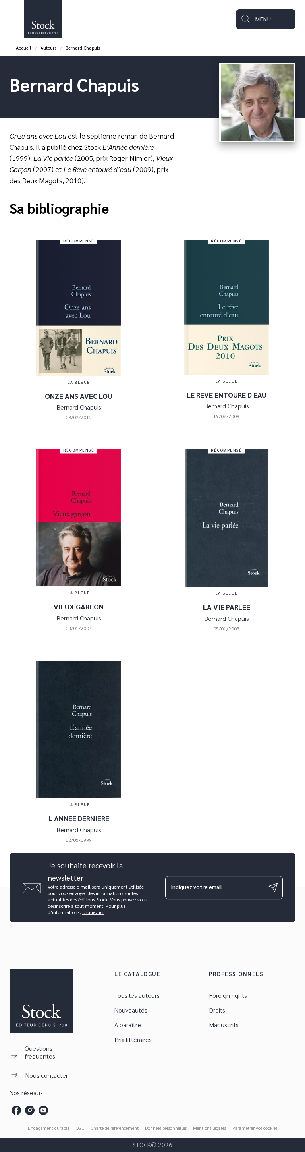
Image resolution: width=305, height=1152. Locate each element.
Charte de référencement (115, 1128)
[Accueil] (43, 19)
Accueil (23, 47)
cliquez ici (93, 912)
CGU (80, 1128)
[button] (148, 995)
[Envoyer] (273, 887)
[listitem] (16, 1110)
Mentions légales (209, 1128)
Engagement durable (48, 1128)
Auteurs (48, 47)
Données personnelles (166, 1128)
